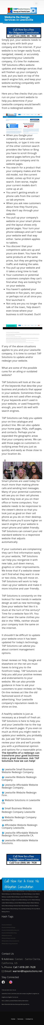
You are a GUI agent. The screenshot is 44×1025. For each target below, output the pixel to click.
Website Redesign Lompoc (30, 894)
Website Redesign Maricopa (29, 908)
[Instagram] (10, 982)
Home (13, 1019)
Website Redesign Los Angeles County (10, 899)
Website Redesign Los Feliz (25, 899)
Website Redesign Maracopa (16, 908)
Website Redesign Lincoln (22, 891)
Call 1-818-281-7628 (24, 967)
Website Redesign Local (7, 894)
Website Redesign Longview (18, 897)
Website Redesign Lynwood (12, 903)
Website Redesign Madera (25, 903)
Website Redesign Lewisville (9, 891)
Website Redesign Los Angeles (31, 897)
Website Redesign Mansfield (28, 905)
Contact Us (29, 1019)
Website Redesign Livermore (35, 891)
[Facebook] (3, 982)
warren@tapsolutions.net (27, 971)
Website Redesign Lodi (18, 894)
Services (20, 1019)
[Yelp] (7, 982)
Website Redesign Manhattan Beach (13, 905)
